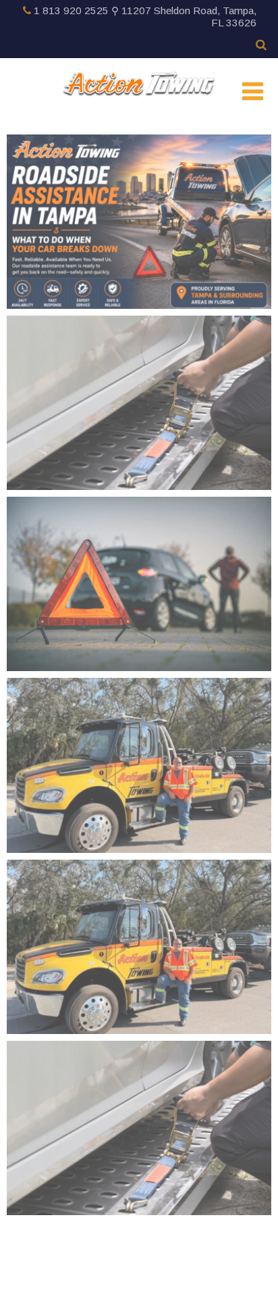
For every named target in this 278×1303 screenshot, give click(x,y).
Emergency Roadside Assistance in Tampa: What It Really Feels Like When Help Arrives (139, 923)
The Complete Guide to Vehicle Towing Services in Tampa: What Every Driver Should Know (138, 379)
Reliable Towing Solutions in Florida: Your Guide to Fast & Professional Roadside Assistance (139, 561)
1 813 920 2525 (71, 10)
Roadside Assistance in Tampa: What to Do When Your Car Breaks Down (138, 191)
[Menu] (252, 92)
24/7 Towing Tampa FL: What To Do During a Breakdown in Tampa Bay (139, 1098)
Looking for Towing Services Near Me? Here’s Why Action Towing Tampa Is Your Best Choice (139, 742)
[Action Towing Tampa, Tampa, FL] (139, 84)
